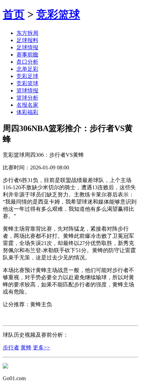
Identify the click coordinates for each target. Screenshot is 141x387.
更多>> (41, 347)
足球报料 (27, 40)
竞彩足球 (27, 76)
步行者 (11, 347)
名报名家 (27, 105)
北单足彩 (27, 69)
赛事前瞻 (27, 54)
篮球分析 (27, 98)
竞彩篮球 (58, 14)
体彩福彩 (27, 112)
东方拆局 (27, 33)
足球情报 (27, 47)
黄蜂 (26, 347)
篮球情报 (27, 90)
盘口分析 (27, 62)
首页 (14, 14)
